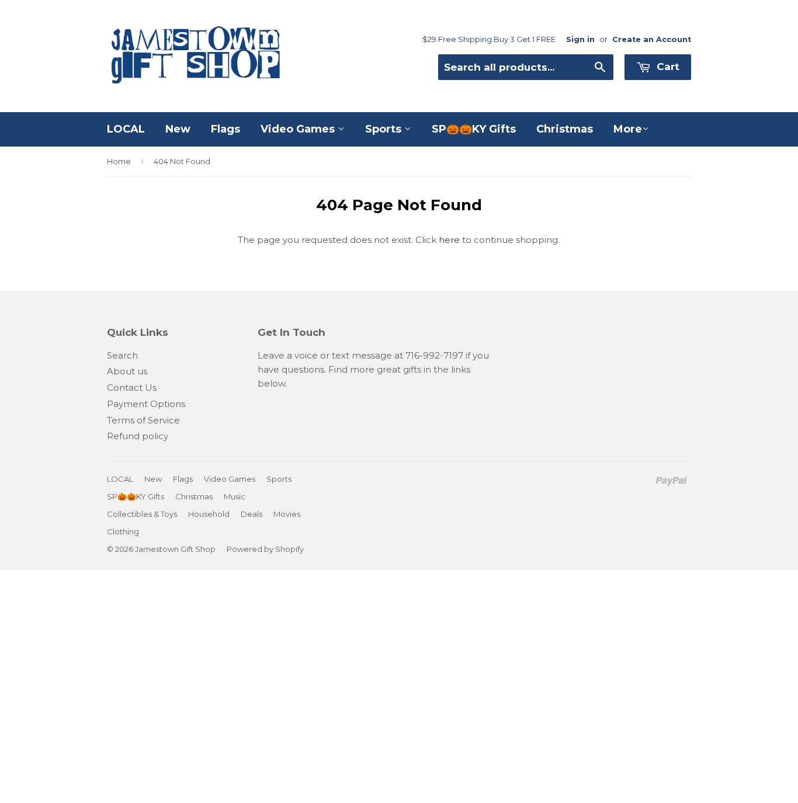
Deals (251, 514)
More (627, 129)
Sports (384, 129)
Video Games (299, 129)
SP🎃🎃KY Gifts (474, 129)
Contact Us (132, 387)
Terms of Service (143, 420)
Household (209, 514)
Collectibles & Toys (142, 514)
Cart (666, 66)
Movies (286, 514)
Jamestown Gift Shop (175, 549)
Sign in (580, 39)
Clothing (123, 531)
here (449, 239)
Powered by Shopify (265, 549)
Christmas (564, 129)
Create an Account (651, 39)
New (177, 129)
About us (127, 371)
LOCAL (126, 129)
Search (122, 355)
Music (234, 496)
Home (119, 161)
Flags (225, 129)
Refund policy (137, 436)
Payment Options (146, 403)
